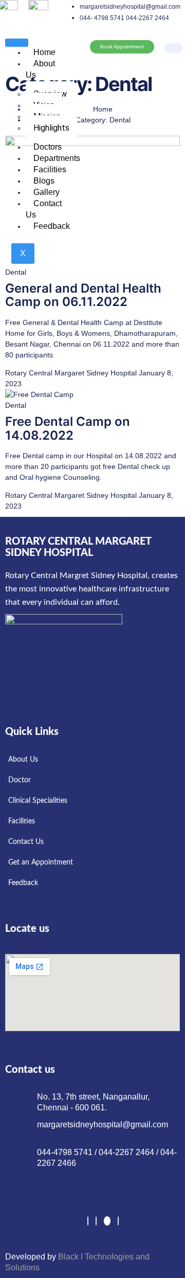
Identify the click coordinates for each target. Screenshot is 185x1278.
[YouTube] (107, 1221)
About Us (40, 69)
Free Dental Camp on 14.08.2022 (67, 428)
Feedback (51, 226)
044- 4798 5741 (102, 18)
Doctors (47, 146)
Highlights (51, 128)
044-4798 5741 (66, 1152)
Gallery (46, 192)
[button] (172, 35)
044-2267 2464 (147, 18)
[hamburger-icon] (16, 43)
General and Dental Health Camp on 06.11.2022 (83, 295)
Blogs (43, 180)
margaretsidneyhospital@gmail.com (102, 1124)
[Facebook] (87, 1221)
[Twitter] (96, 1221)
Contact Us (44, 209)
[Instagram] (118, 1221)
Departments (56, 158)
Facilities (49, 169)
